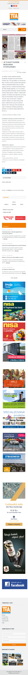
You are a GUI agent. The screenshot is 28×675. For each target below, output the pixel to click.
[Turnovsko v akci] (14, 16)
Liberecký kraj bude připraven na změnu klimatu (14, 245)
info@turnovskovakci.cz (14, 673)
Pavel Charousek (6, 182)
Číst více (5, 239)
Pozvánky (23, 72)
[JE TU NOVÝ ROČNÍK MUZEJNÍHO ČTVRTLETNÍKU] (14, 47)
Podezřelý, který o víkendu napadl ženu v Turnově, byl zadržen (14, 3)
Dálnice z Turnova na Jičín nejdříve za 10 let (12, 257)
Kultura (19, 72)
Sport (21, 204)
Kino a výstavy (14, 202)
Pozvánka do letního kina (8, 269)
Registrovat (16, 8)
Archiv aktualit (14, 278)
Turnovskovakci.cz (16, 671)
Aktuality (6, 226)
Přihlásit (10, 8)
